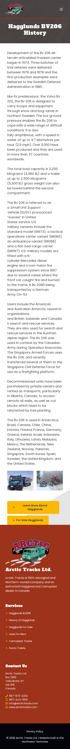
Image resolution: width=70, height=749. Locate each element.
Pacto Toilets (17, 648)
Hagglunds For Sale (21, 627)
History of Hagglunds (22, 620)
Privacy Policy (35, 731)
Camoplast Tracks (20, 641)
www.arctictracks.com (23, 707)
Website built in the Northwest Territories (43, 739)
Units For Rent (17, 634)
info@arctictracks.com (23, 703)
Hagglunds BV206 (20, 613)
